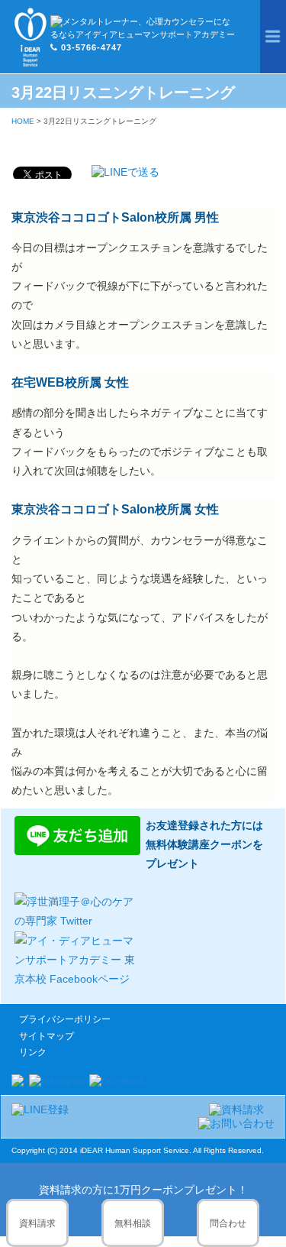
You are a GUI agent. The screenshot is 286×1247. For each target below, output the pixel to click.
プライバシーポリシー (65, 1019)
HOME (22, 121)
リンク (33, 1052)
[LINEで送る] (125, 172)
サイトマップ (46, 1036)
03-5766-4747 (91, 47)
